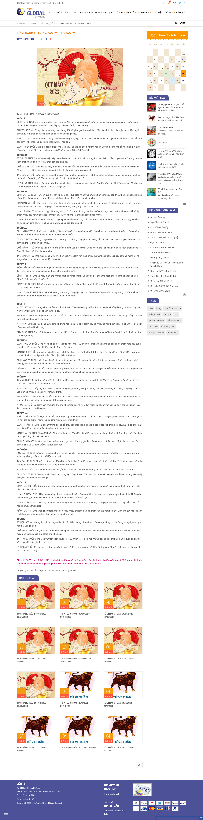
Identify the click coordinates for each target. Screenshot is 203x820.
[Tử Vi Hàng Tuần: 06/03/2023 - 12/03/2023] (123, 595)
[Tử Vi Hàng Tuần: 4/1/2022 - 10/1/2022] (79, 729)
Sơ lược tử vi (154, 314)
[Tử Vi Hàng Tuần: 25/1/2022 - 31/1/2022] (79, 684)
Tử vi (150, 308)
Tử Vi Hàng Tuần (48, 23)
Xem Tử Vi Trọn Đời (160, 291)
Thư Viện (33, 23)
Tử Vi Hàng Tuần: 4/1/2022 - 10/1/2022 (79, 747)
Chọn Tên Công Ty (159, 227)
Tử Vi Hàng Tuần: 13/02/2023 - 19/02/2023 (119, 660)
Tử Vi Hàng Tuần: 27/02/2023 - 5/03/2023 (32, 660)
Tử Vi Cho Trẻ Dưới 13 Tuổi (163, 276)
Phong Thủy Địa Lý (159, 257)
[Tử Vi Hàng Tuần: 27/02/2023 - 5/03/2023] (36, 640)
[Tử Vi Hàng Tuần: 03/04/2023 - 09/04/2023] (79, 595)
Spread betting (157, 217)
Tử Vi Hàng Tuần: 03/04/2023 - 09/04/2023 (75, 615)
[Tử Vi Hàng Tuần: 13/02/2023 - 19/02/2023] (123, 640)
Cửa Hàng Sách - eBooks (162, 247)
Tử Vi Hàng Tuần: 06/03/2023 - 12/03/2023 (119, 615)
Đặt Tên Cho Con (158, 242)
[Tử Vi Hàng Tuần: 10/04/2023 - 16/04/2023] (36, 595)
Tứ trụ (158, 308)
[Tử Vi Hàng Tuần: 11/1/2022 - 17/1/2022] (36, 729)
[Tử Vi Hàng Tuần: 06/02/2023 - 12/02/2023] (36, 684)
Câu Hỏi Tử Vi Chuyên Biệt (163, 271)
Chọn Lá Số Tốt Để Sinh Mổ (164, 286)
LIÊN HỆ (21, 783)
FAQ (176, 314)
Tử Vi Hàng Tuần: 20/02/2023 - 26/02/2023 (75, 660)
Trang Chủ (54, 12)
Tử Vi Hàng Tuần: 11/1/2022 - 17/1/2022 (31, 749)
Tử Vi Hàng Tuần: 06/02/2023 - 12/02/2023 (32, 704)
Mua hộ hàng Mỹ (156, 320)
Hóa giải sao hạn (156, 332)
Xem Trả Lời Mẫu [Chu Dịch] (164, 237)
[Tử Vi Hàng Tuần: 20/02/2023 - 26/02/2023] (79, 640)
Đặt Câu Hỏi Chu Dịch (161, 222)
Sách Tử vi (153, 326)
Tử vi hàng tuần (168, 326)
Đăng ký (180, 12)
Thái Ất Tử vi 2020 (172, 308)
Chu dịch (167, 314)
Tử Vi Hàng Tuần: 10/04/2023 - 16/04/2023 (32, 615)
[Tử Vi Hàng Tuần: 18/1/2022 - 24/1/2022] (123, 684)
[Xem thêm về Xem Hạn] (166, 146)
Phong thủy (172, 332)
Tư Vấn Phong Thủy (160, 252)
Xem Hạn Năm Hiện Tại (162, 281)
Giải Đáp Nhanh (174, 320)
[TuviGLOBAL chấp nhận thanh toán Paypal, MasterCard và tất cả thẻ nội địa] (142, 789)
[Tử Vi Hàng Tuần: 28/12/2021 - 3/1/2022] (123, 729)
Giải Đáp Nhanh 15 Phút (162, 232)
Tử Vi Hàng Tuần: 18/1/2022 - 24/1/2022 (118, 704)
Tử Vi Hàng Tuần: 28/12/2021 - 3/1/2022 (119, 749)
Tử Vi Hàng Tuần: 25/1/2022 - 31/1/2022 (75, 704)
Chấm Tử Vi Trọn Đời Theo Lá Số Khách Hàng (166, 264)
